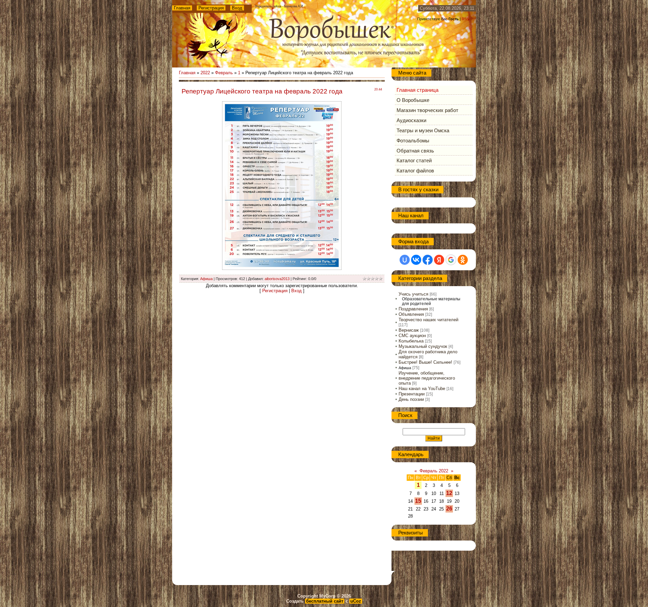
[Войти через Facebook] (428, 260)
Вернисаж (409, 330)
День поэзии (411, 399)
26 (449, 509)
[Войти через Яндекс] (439, 260)
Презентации (412, 393)
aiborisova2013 (277, 279)
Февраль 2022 (434, 470)
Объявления (411, 314)
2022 (205, 72)
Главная (182, 7)
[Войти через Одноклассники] (463, 260)
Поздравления (413, 308)
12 (449, 493)
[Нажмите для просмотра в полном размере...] (282, 268)
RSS (465, 19)
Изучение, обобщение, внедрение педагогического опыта (427, 378)
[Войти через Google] (451, 259)
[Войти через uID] (405, 260)
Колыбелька (411, 340)
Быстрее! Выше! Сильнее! (425, 362)
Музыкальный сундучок (423, 346)
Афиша (206, 279)
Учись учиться (413, 294)
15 (418, 501)
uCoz (355, 601)
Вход (237, 7)
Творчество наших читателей (428, 319)
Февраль (224, 72)
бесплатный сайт (324, 601)
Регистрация (211, 7)
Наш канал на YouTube (422, 388)
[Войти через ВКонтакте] (416, 260)
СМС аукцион (412, 335)
